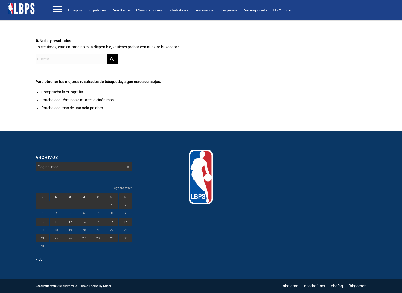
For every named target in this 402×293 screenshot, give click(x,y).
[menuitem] (76, 9)
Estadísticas (177, 10)
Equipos (75, 10)
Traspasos (228, 10)
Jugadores (97, 10)
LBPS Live (282, 10)
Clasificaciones (149, 10)
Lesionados (204, 10)
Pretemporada (255, 10)
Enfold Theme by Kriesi (95, 286)
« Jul (39, 259)
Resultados (121, 10)
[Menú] (55, 8)
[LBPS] (21, 8)
